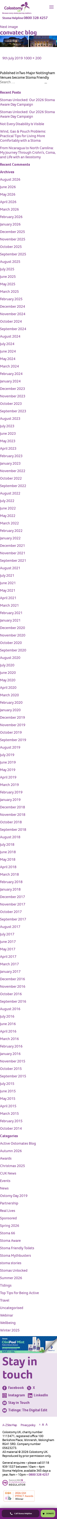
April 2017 (8, 956)
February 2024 (11, 373)
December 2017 (12, 896)
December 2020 (12, 627)
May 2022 (7, 515)
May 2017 (7, 949)
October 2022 (11, 478)
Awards (6, 1158)
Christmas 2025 (12, 1165)
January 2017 (10, 971)
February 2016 (11, 1046)
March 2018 (9, 874)
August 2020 (10, 657)
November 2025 (12, 239)
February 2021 (11, 612)
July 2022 (7, 500)
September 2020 (13, 650)
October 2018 (11, 822)
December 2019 (12, 717)
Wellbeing (8, 1322)
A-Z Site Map (9, 1425)
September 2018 (13, 829)
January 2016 (10, 1053)
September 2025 (13, 254)
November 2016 (12, 986)
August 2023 (10, 418)
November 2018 (12, 814)
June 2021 (8, 582)
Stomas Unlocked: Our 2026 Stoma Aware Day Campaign (27, 102)
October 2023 (11, 403)
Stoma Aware (10, 1240)
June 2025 (8, 276)
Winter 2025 (10, 1330)
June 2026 (8, 186)
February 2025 (11, 298)
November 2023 (12, 396)
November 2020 (12, 635)
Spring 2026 (9, 1225)
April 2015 (8, 1105)
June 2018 (8, 851)
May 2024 (7, 358)
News (4, 1188)
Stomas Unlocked (13, 1270)
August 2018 (10, 836)
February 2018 (11, 881)
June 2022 (8, 508)
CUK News (8, 1173)
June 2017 (8, 941)
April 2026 (8, 201)
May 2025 (7, 283)
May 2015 (7, 1098)
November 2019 (12, 724)
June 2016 (8, 1023)
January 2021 (10, 620)
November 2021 (12, 552)
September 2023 (13, 411)
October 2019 (11, 732)
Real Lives (7, 1210)
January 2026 (10, 224)
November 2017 (12, 904)
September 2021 (13, 560)
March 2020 (9, 694)
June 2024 (8, 351)
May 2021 (7, 590)
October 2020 (11, 642)
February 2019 (11, 792)
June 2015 (8, 1091)
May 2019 (7, 769)
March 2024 (9, 366)
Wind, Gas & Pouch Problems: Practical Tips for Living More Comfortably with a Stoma (23, 136)
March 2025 (9, 291)
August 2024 (10, 336)
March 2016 (9, 1038)
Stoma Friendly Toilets (17, 1247)
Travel (4, 1300)
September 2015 (13, 1076)
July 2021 (7, 575)
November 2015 (12, 1061)
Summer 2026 (11, 1277)
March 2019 (9, 784)
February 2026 (11, 216)
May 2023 (7, 440)
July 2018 (7, 844)
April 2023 (8, 448)
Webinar (6, 1315)
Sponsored (8, 1218)
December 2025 (12, 231)
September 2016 (13, 1001)
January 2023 (10, 463)
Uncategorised (11, 1307)
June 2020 (8, 672)
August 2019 (10, 747)
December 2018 (12, 807)
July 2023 (7, 425)
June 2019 (8, 762)
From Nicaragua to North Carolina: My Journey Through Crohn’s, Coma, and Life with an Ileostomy (28, 152)
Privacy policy (28, 1425)
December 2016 (12, 978)
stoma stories (10, 1262)
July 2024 (7, 343)
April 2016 (8, 1031)
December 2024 (12, 306)
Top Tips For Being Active (19, 1292)
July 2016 (7, 1016)
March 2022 (9, 523)
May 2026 (7, 194)
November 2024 (12, 313)
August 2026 (10, 179)
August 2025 (10, 261)
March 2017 (9, 963)
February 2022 (11, 530)
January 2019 (10, 799)
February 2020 (11, 702)
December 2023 (12, 388)
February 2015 (11, 1120)
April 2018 (8, 866)
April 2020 (8, 687)
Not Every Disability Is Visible (22, 123)
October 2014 (11, 1128)
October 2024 (11, 321)
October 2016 (11, 993)
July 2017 (7, 934)
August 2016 (10, 1008)
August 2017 (10, 926)
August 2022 (10, 493)
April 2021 (8, 597)
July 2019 (7, 754)
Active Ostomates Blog (18, 1143)
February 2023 (11, 455)
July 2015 (7, 1083)
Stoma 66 (7, 1232)
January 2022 (10, 538)
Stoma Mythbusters (15, 1255)
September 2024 (13, 328)
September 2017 (13, 919)
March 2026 (9, 209)
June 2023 (8, 433)
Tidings (6, 1285)
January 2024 (10, 381)
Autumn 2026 (11, 1150)
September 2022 (13, 485)
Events (5, 1180)
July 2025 (7, 269)
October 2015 (11, 1068)
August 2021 (10, 567)
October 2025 (11, 246)
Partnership (9, 1203)
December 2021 (12, 545)
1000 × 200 (32, 58)
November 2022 (12, 470)
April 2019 (8, 777)
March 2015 (9, 1113)
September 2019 (13, 739)
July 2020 (7, 665)
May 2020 (7, 680)
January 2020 (10, 709)
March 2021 (9, 605)
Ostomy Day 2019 (13, 1195)
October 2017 (11, 911)
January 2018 (10, 889)
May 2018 (7, 859)
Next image (9, 26)
